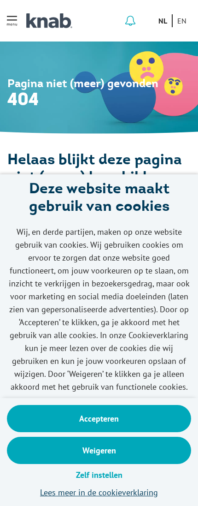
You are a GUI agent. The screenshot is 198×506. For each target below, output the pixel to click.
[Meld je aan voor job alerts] (130, 21)
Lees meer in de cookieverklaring (99, 492)
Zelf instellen (99, 475)
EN (181, 20)
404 (23, 101)
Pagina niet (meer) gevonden (82, 84)
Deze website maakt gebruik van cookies (99, 199)
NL (162, 20)
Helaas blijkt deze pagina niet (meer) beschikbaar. (94, 170)
